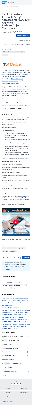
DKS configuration (7, 305)
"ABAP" (27, 280)
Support (24, 397)
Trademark (8, 397)
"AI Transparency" (18, 285)
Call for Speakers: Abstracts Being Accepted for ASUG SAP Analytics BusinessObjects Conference (16, 21)
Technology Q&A (7, 307)
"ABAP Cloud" (8, 280)
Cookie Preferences (8, 401)
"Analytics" (14, 288)
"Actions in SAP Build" (7, 282)
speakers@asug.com (24, 158)
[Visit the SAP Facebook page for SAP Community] (11, 383)
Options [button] (16, 38)
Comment (7, 269)
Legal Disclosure (24, 392)
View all (4, 375)
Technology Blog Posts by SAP (11, 302)
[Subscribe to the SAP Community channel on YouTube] (17, 383)
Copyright (8, 392)
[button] (3, 44)
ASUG (4, 248)
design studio (13, 251)
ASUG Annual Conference (10, 72)
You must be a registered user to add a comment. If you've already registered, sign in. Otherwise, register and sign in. (15, 264)
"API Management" (23, 288)
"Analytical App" (6, 288)
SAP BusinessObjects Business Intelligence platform (14, 51)
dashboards (5, 251)
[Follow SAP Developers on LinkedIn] (20, 383)
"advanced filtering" (7, 285)
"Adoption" (17, 282)
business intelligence (11, 248)
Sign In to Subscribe (22, 35)
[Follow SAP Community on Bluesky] (14, 383)
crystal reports (21, 248)
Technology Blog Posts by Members (10, 6)
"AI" (25, 285)
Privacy (8, 388)
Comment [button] (26, 257)
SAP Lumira (5, 55)
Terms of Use (24, 388)
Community (11, 2)
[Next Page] (17, 290)
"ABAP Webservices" (18, 280)
